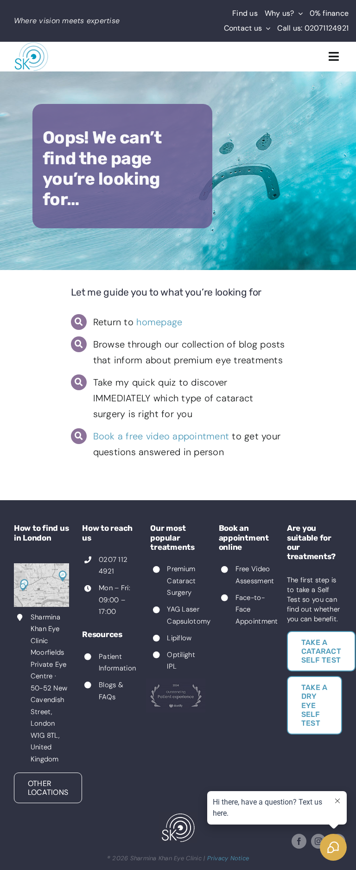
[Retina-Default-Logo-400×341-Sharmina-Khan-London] (31, 45)
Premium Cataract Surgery (181, 580)
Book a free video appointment (161, 436)
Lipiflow (179, 638)
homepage (159, 322)
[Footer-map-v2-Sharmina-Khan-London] (41, 567)
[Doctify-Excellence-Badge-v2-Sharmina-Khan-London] (176, 682)
